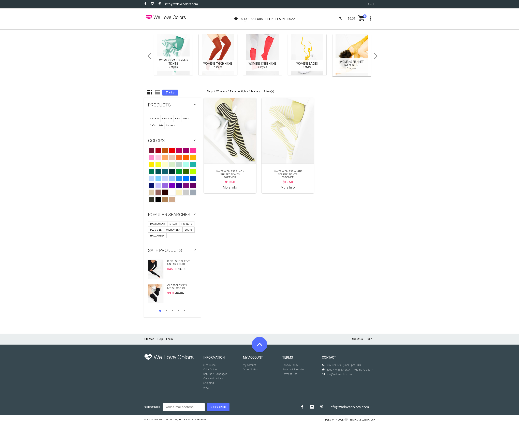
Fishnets (186, 223)
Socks (188, 229)
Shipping (208, 382)
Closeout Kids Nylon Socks (177, 287)
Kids (177, 118)
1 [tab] (160, 311)
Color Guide (210, 369)
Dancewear (157, 223)
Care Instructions (213, 378)
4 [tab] (178, 311)
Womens (154, 118)
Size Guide (209, 365)
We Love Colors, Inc (170, 419)
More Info (230, 187)
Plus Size (167, 118)
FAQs (206, 387)
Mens (186, 118)
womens (221, 91)
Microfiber (173, 229)
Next (377, 56)
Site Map (149, 339)
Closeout (171, 125)
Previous (148, 56)
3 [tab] (172, 311)
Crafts (152, 125)
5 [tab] (184, 311)
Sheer (173, 223)
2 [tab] (166, 311)
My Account (249, 365)
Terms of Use (289, 373)
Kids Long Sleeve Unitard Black (178, 263)
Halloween (157, 235)
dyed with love (334, 420)
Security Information (293, 369)
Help (160, 339)
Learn (169, 339)
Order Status (250, 369)
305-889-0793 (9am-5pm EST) (343, 365)
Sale (161, 125)
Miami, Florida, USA (363, 420)
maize (254, 91)
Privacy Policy (290, 365)
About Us (357, 339)
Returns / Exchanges (215, 373)
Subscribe (152, 407)
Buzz (369, 339)
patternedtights (239, 91)
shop (210, 91)
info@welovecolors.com (181, 4)
